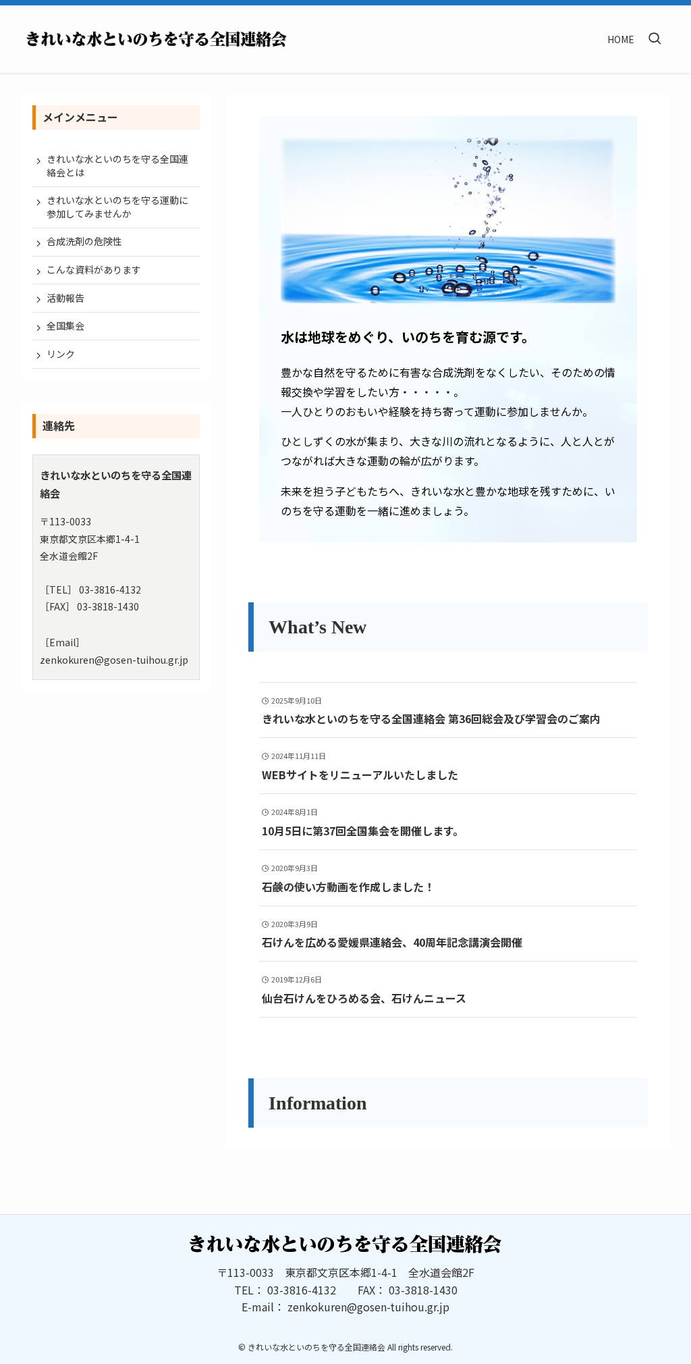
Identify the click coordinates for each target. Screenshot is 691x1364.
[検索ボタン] (654, 39)
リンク (61, 354)
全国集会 (65, 325)
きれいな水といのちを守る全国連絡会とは (117, 165)
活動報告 (65, 298)
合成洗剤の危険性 (84, 241)
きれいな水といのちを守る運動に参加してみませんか (117, 206)
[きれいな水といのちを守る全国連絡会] (157, 39)
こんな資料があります (94, 269)
